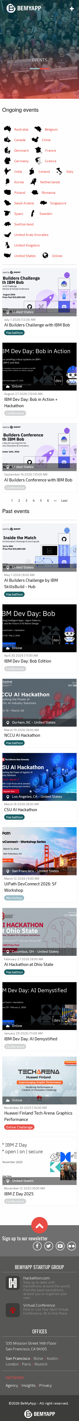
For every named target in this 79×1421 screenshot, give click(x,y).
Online (57, 256)
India (18, 171)
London (12, 1364)
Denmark (21, 150)
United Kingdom (27, 245)
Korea (19, 182)
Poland (19, 192)
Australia (21, 129)
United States (25, 256)
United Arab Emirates (31, 234)
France (50, 150)
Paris (26, 1364)
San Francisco (18, 1358)
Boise (38, 1358)
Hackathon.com (36, 1277)
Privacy (45, 1385)
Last (64, 500)
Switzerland (24, 224)
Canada (19, 140)
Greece (50, 161)
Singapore (58, 203)
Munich (40, 1364)
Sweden (46, 213)
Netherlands (50, 182)
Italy (69, 171)
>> (55, 500)
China (46, 140)
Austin (52, 1358)
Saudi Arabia (24, 203)
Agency (12, 1385)
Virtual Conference (39, 1305)
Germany (21, 161)
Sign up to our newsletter (25, 1238)
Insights (29, 1385)
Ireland (44, 171)
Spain (18, 213)
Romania (48, 192)
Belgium (51, 129)
